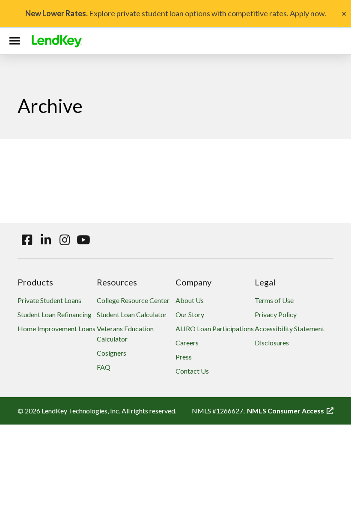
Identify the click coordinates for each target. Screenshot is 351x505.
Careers (187, 343)
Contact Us (192, 371)
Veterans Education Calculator (125, 333)
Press (184, 357)
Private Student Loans (49, 300)
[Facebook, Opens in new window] (27, 240)
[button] (16, 41)
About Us (190, 300)
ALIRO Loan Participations (215, 328)
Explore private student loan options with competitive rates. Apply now (174, 13)
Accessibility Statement (289, 328)
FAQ (103, 367)
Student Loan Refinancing (55, 314)
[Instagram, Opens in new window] (64, 240)
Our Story (190, 314)
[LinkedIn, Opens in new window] (46, 240)
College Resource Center (133, 300)
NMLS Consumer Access (290, 411)
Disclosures (272, 343)
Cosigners (111, 353)
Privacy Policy (276, 314)
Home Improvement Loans (56, 328)
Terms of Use (274, 300)
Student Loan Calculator (132, 314)
